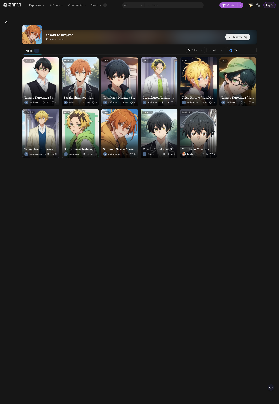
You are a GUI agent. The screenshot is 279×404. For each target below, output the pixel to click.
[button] (216, 50)
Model (29, 51)
